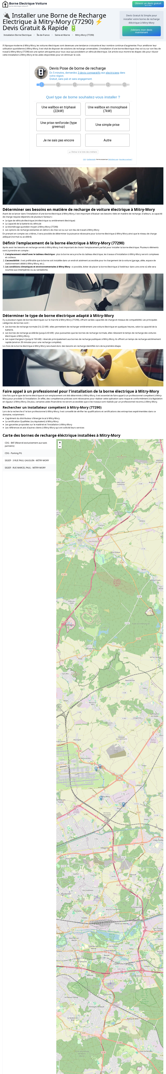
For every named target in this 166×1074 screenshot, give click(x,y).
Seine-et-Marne (62, 35)
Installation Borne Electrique (18, 35)
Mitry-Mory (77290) (84, 35)
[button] (100, 766)
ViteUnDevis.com (113, 159)
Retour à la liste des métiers (84, 152)
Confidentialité (91, 159)
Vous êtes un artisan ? (125, 159)
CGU (84, 159)
